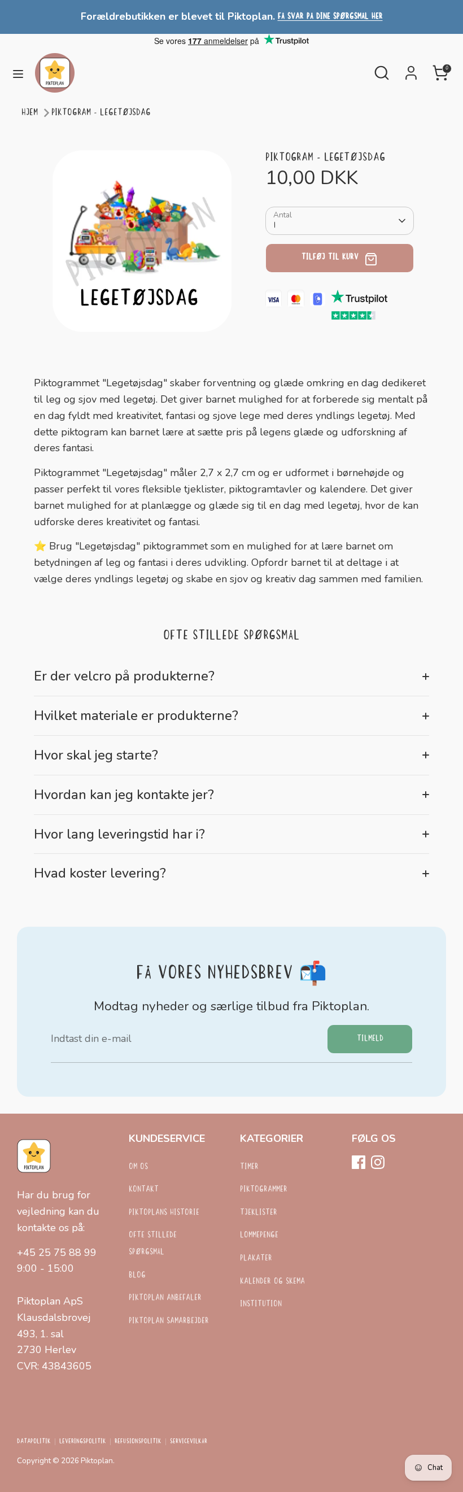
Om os (138, 1167)
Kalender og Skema (272, 1281)
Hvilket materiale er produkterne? (136, 715)
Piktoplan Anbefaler (165, 1298)
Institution (261, 1304)
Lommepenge (259, 1235)
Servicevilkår (188, 1441)
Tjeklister (258, 1213)
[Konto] (411, 70)
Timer (249, 1167)
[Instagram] (378, 1162)
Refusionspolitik (138, 1441)
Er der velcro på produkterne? (124, 676)
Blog (137, 1275)
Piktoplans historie (164, 1213)
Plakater (256, 1258)
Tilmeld (370, 1039)
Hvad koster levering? (100, 873)
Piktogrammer (263, 1189)
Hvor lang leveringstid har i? (119, 834)
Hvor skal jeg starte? (96, 755)
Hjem (29, 112)
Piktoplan (97, 1460)
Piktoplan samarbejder (169, 1321)
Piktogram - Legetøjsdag (101, 112)
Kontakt (144, 1189)
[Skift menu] (18, 72)
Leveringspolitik (82, 1441)
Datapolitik (34, 1441)
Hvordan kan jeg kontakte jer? (124, 795)
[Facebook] (358, 1162)
